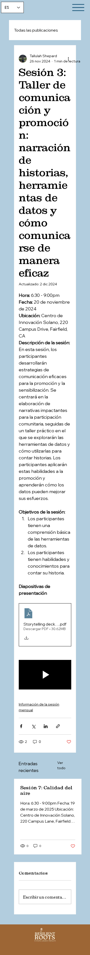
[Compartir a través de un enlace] (58, 726)
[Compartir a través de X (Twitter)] (33, 726)
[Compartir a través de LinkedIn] (45, 726)
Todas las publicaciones (36, 30)
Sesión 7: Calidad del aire (46, 790)
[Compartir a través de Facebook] (21, 726)
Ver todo (61, 765)
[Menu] (78, 7)
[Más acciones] (68, 59)
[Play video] (45, 674)
